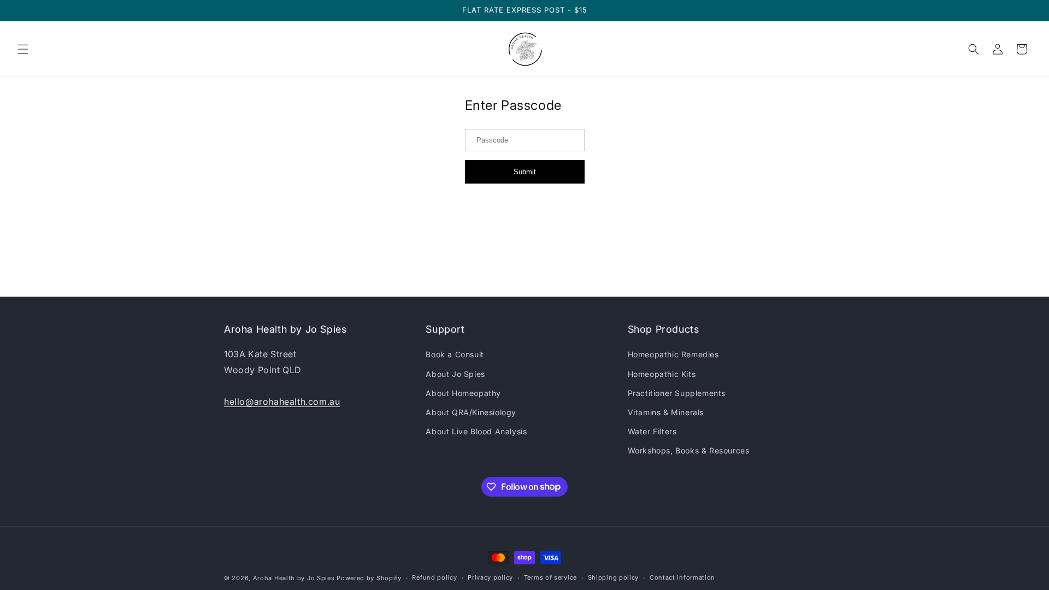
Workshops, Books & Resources (689, 450)
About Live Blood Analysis (476, 431)
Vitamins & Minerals (666, 412)
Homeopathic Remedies (673, 354)
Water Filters (652, 431)
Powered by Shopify (369, 578)
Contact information (682, 577)
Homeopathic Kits (662, 374)
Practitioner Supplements (677, 393)
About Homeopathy (463, 393)
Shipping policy (613, 577)
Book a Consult (455, 354)
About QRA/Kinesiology (471, 412)
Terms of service (550, 577)
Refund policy (434, 577)
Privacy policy (490, 577)
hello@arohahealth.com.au (282, 401)
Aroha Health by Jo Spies (294, 578)
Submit (525, 172)
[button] (23, 49)
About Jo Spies (455, 374)
